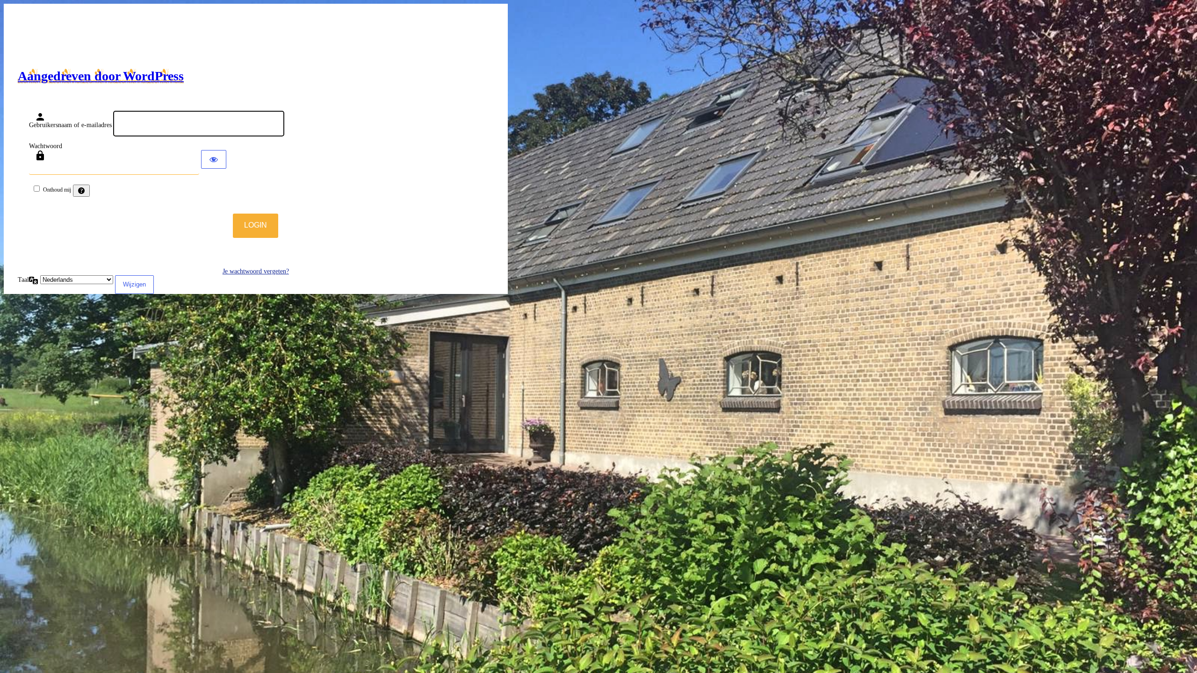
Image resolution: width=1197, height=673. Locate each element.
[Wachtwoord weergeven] (213, 159)
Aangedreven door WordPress (101, 76)
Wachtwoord (45, 146)
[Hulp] (81, 191)
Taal (23, 279)
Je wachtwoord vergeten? (256, 271)
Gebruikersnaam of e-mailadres (70, 125)
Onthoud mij (57, 189)
